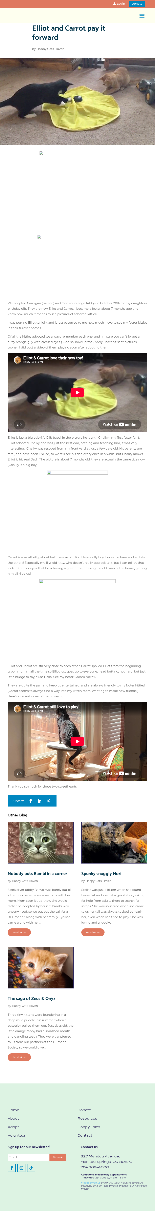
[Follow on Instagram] (21, 1168)
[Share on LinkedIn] (39, 801)
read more (19, 932)
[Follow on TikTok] (31, 1168)
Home (13, 1110)
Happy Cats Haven (50, 49)
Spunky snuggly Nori (101, 873)
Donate (137, 3)
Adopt (13, 1127)
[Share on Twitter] (48, 801)
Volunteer (16, 1135)
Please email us (90, 1182)
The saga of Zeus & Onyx (32, 998)
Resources (87, 1118)
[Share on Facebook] (30, 801)
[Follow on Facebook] (12, 1168)
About (13, 1118)
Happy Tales (89, 1127)
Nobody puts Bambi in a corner (37, 873)
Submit (58, 1157)
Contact (85, 1135)
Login (121, 3)
